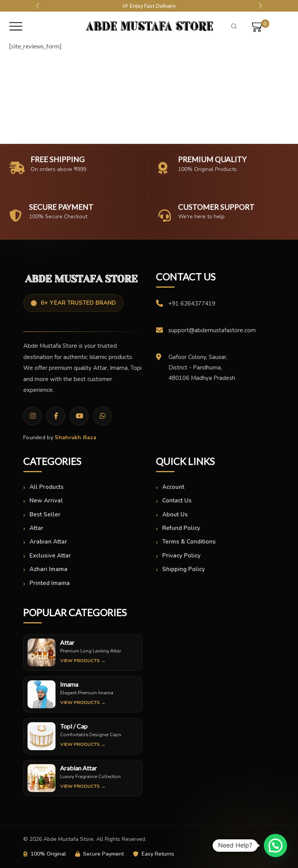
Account (173, 487)
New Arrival (46, 500)
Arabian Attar (48, 541)
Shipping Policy (183, 569)
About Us (175, 514)
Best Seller (45, 514)
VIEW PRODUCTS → (83, 660)
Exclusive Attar (50, 555)
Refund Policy (181, 528)
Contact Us (177, 500)
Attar (36, 528)
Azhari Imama (48, 569)
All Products (46, 487)
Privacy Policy (181, 555)
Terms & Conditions (189, 541)
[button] (37, 6)
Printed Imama (49, 583)
